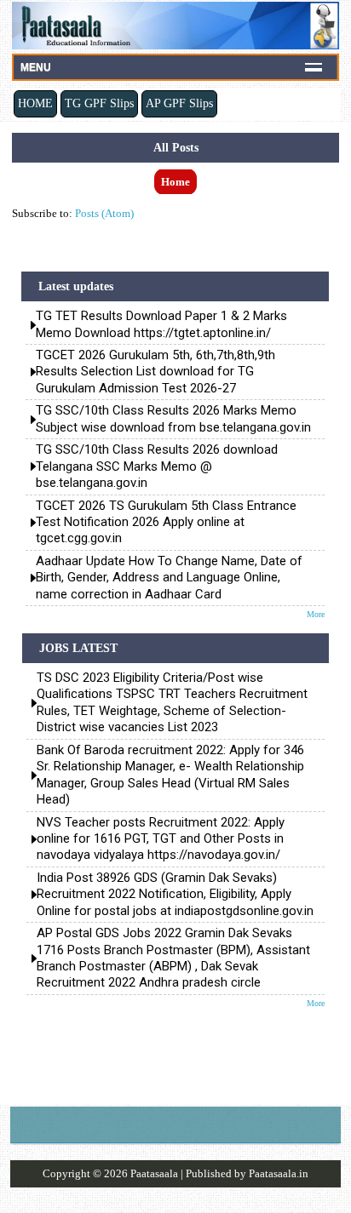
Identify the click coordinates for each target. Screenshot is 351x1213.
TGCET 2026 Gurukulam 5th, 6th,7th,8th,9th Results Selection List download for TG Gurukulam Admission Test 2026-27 (155, 371)
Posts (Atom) (104, 213)
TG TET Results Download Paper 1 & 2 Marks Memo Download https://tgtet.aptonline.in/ (161, 324)
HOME (35, 103)
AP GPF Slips (179, 103)
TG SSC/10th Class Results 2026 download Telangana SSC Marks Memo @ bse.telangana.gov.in (157, 466)
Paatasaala (154, 1173)
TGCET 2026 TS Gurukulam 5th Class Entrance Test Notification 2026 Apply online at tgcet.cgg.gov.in (166, 522)
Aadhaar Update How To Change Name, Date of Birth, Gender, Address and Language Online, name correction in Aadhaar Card (169, 577)
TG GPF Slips (99, 103)
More (316, 614)
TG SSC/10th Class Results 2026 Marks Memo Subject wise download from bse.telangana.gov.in (173, 418)
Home (175, 181)
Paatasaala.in (278, 1173)
